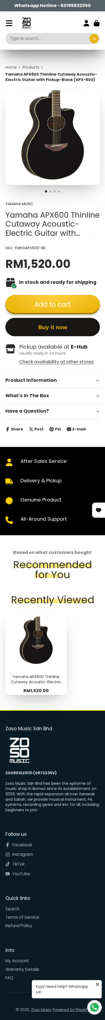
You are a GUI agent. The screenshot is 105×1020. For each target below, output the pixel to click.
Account (86, 23)
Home (11, 67)
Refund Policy (18, 925)
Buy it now (52, 327)
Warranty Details (22, 969)
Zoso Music (41, 1009)
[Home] (26, 23)
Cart (96, 23)
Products (31, 67)
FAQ (9, 978)
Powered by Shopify (71, 1009)
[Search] (94, 38)
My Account (17, 961)
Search (12, 909)
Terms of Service (22, 917)
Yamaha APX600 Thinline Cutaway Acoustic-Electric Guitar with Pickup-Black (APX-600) (36, 653)
